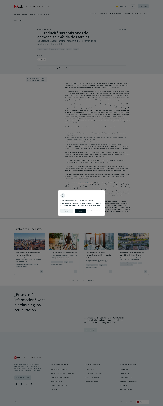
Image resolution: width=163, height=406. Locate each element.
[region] (81, 203)
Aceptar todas (80, 210)
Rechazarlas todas (67, 210)
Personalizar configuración (95, 211)
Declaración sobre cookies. (93, 205)
